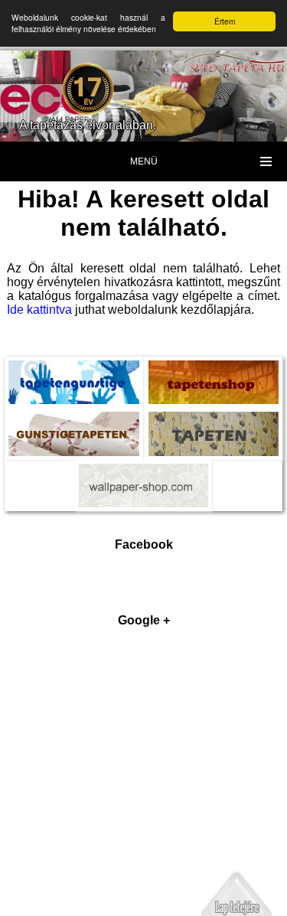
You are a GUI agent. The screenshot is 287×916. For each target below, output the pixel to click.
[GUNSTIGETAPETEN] (73, 422)
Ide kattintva (39, 309)
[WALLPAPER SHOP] (144, 474)
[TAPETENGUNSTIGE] (73, 371)
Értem (224, 21)
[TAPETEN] (213, 422)
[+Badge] (143, 774)
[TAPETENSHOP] (213, 371)
